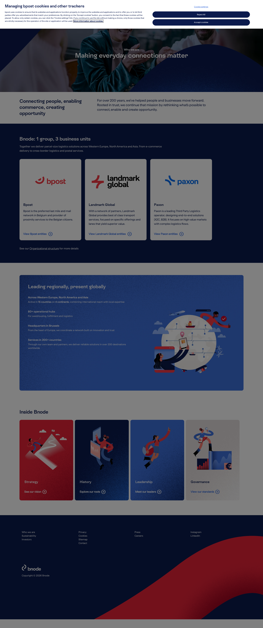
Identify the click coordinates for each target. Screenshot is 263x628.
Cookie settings (201, 7)
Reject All (201, 14)
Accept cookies (201, 22)
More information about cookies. (88, 21)
